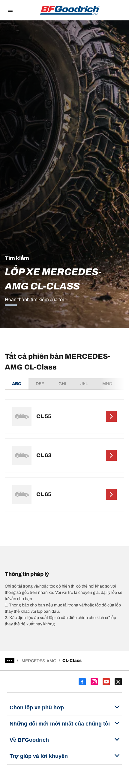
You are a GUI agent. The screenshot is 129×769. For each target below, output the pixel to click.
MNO (107, 384)
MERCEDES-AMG (39, 661)
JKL (84, 384)
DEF (40, 384)
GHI (62, 384)
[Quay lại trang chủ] (70, 10)
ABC (16, 384)
